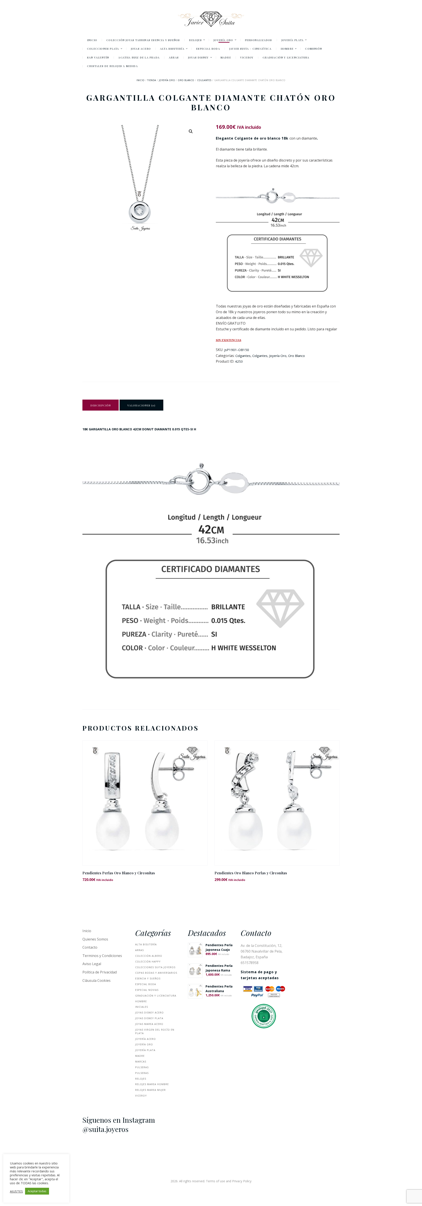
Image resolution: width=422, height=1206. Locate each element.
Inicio (140, 80)
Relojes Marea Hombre (152, 1084)
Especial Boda (145, 984)
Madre (140, 1055)
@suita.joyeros (105, 1129)
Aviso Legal (91, 963)
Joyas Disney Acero (149, 1012)
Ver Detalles (145, 797)
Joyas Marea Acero (149, 1024)
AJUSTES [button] (16, 1191)
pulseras (142, 1067)
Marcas (140, 1061)
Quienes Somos (95, 939)
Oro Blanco (186, 80)
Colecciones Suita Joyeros (155, 967)
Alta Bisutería (146, 944)
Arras (139, 950)
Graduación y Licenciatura (155, 995)
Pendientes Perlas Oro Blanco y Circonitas (118, 873)
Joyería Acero (145, 1038)
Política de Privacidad (99, 972)
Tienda (151, 80)
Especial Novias (146, 989)
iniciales (141, 1006)
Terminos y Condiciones (102, 955)
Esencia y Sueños (147, 978)
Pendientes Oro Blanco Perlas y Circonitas (251, 873)
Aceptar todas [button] (37, 1191)
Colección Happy (148, 961)
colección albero (148, 955)
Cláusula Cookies (96, 980)
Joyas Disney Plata (149, 1018)
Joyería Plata (145, 1050)
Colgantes (204, 80)
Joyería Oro (167, 80)
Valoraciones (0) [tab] (141, 405)
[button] (191, 131)
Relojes (140, 1078)
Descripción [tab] (100, 405)
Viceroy (141, 1095)
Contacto (89, 947)
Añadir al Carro (145, 806)
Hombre (141, 1001)
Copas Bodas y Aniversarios (156, 972)
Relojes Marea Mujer (150, 1089)
